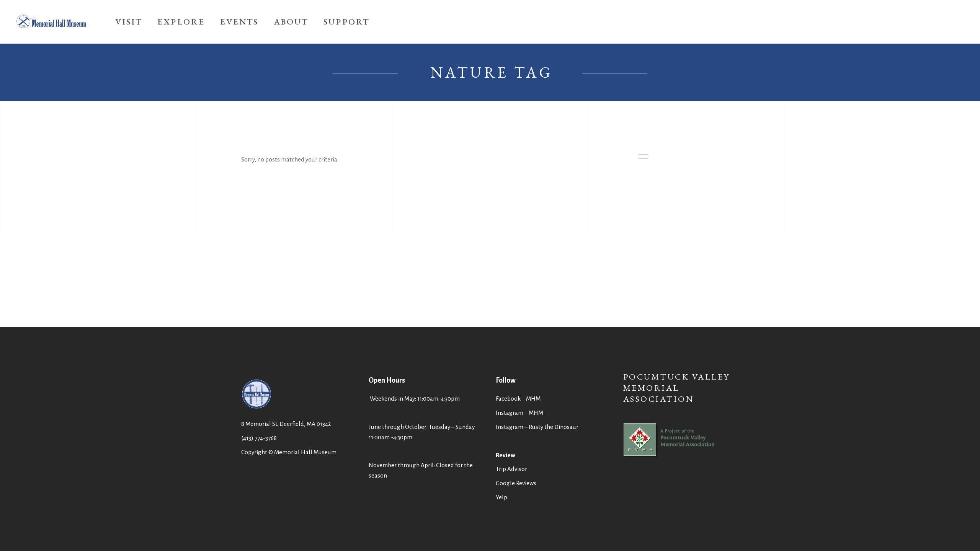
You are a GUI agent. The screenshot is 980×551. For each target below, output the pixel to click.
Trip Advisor (511, 469)
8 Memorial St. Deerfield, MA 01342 (286, 424)
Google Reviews (516, 483)
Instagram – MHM (519, 412)
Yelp (501, 497)
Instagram (509, 427)
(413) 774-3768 (259, 438)
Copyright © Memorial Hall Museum (288, 452)
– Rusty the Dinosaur (551, 427)
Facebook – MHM (518, 398)
